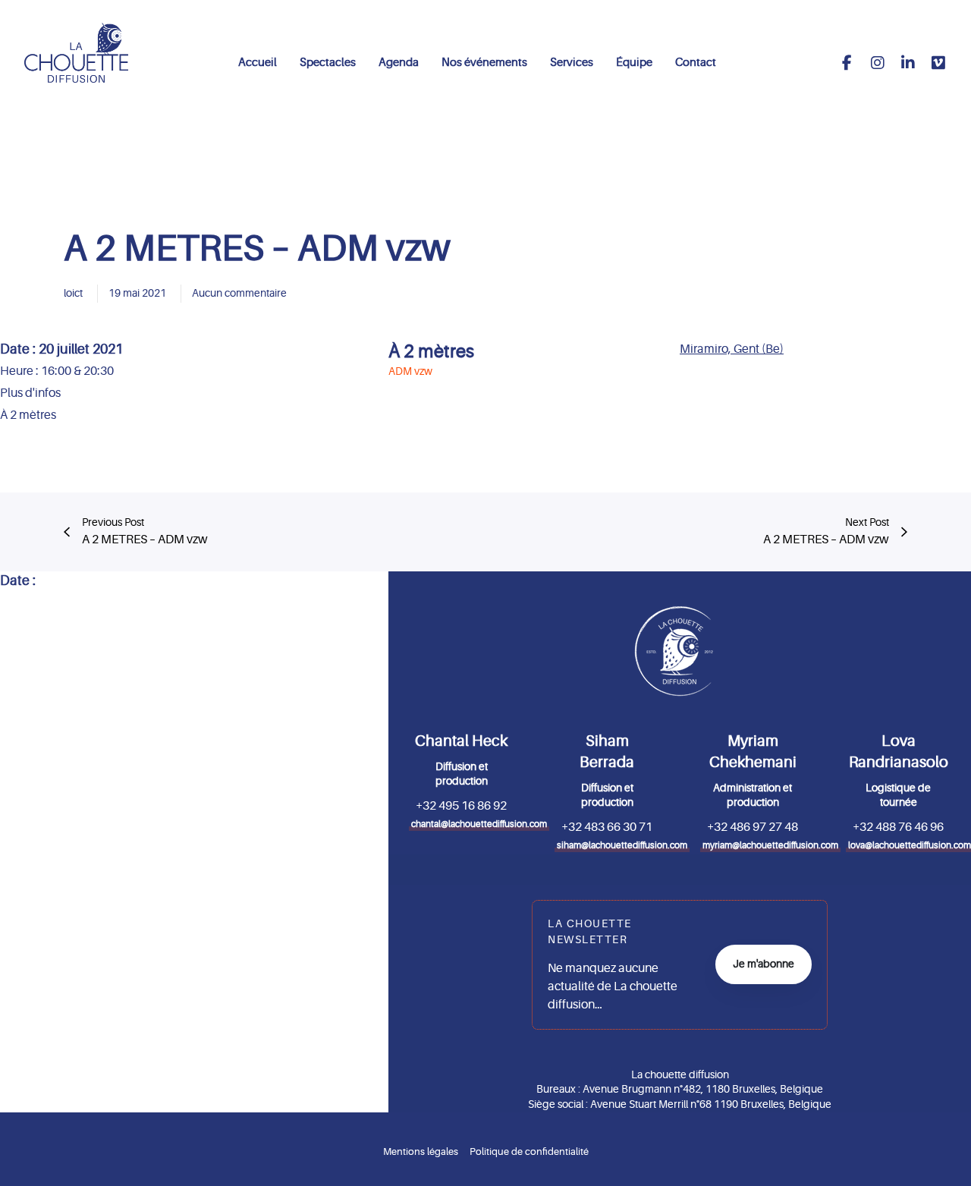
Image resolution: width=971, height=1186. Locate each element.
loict (73, 293)
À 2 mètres (431, 351)
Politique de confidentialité (529, 1151)
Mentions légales (420, 1151)
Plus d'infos (30, 393)
